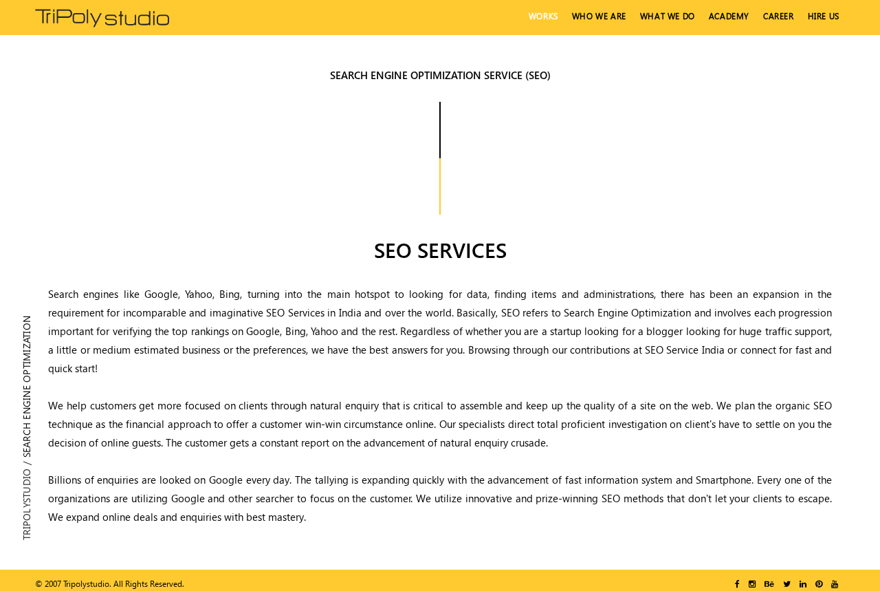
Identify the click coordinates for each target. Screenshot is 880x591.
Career (778, 16)
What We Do (667, 16)
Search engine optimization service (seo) (440, 75)
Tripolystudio (26, 504)
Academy (729, 16)
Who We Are (599, 16)
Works (543, 16)
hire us (823, 16)
